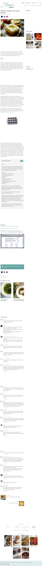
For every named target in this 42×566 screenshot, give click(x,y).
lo (3, 351)
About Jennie (32, 5)
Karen (4, 393)
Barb (4, 319)
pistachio (5, 277)
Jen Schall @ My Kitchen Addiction (9, 336)
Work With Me (38, 5)
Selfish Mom (5, 474)
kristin (4, 325)
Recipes (25, 5)
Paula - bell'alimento (6, 456)
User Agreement (19, 562)
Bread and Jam (6, 344)
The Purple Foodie (6, 358)
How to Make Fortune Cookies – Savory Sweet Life (9, 228)
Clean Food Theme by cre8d (28, 562)
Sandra (4, 451)
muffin (2, 149)
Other (7, 276)
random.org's (7, 152)
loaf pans (6, 149)
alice (4, 480)
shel (4, 424)
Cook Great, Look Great (8, 111)
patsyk (4, 386)
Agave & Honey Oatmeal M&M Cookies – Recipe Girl (10, 226)
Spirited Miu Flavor (6, 364)
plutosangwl (5, 409)
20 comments (3, 14)
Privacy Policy (12, 562)
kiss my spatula (6, 430)
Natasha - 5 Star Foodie (7, 417)
